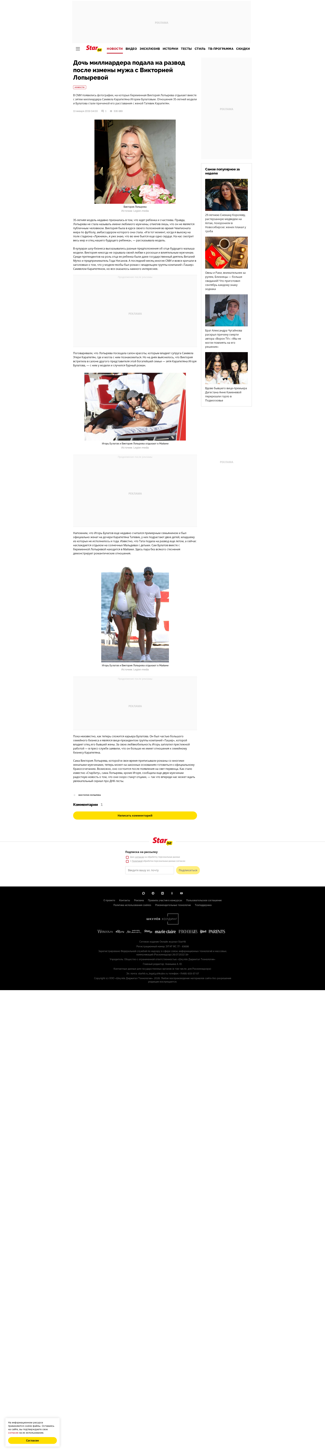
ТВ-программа (220, 49)
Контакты (124, 900)
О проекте (109, 900)
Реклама (139, 900)
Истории (170, 49)
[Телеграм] (153, 893)
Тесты (186, 49)
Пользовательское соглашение (204, 900)
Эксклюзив (150, 49)
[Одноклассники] (172, 893)
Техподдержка (203, 905)
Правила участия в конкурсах (165, 900)
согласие (139, 857)
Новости (115, 49)
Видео (131, 49)
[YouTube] (181, 893)
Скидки (243, 49)
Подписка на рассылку (141, 852)
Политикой (137, 861)
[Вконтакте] (162, 893)
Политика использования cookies (132, 905)
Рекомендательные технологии (173, 905)
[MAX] (143, 893)
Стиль (200, 49)
